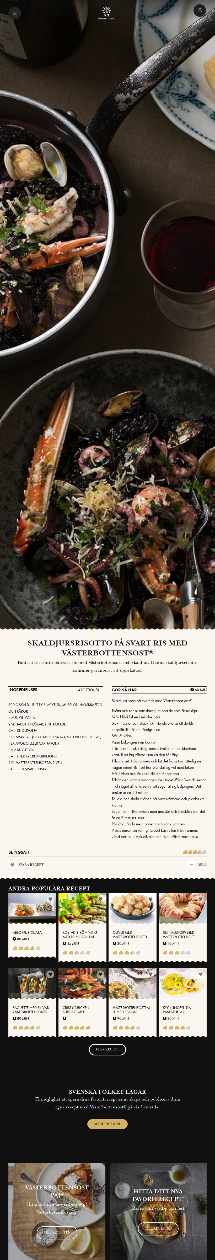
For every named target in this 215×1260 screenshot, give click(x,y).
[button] (14, 13)
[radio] (185, 852)
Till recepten (57, 1233)
